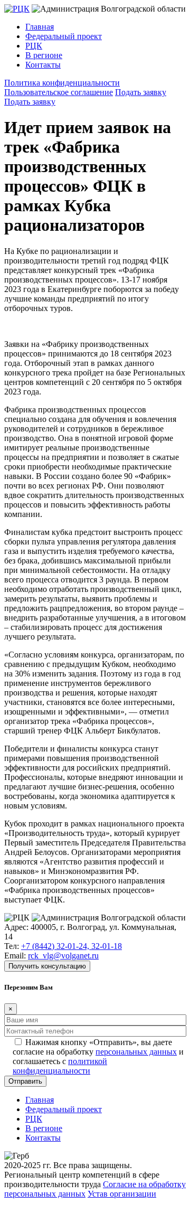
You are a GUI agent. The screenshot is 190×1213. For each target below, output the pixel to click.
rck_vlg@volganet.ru (63, 955)
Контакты (43, 64)
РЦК (33, 45)
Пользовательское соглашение (58, 92)
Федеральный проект (63, 36)
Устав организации (122, 1193)
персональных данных (136, 1051)
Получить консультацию (47, 966)
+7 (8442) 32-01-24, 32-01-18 (71, 946)
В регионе (43, 55)
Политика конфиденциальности (62, 82)
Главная (39, 26)
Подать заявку (140, 92)
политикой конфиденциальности (60, 1066)
